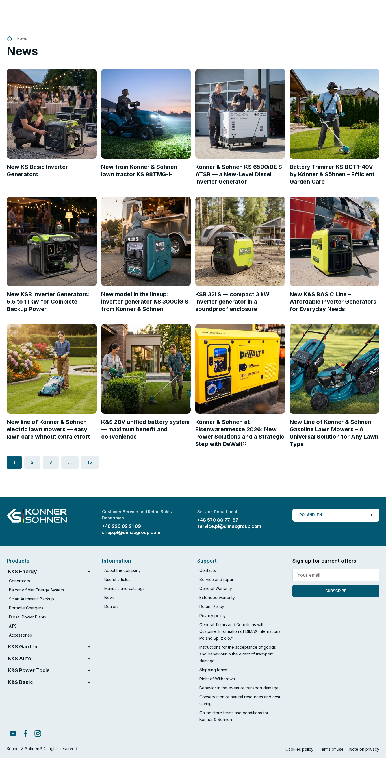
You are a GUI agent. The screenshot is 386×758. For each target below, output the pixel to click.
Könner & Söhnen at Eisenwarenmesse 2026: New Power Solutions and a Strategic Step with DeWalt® (239, 433)
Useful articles (117, 579)
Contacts (207, 570)
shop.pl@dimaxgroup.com (131, 532)
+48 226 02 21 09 (121, 526)
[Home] (9, 38)
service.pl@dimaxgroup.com (229, 526)
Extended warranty (217, 597)
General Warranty (215, 588)
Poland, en (310, 515)
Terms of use (331, 749)
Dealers (111, 606)
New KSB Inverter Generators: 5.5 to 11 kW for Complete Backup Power (48, 301)
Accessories (20, 635)
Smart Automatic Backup (31, 598)
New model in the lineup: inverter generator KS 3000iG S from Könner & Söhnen (144, 301)
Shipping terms (213, 669)
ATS (13, 626)
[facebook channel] (25, 733)
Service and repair (216, 579)
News (109, 597)
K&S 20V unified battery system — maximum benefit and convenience (145, 429)
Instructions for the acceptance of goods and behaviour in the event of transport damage (237, 654)
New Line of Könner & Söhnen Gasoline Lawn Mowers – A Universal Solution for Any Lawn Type (334, 433)
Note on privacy (364, 749)
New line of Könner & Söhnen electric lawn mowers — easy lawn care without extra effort (48, 429)
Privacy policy (212, 615)
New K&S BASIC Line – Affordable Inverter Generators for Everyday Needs (333, 301)
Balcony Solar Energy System (36, 589)
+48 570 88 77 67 (217, 520)
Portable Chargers (26, 607)
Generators (19, 580)
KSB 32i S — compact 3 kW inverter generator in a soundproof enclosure (232, 301)
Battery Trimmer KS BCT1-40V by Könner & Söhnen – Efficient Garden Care (332, 174)
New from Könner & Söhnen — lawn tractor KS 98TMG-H (142, 171)
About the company (122, 570)
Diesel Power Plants (27, 617)
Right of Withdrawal (217, 678)
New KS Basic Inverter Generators (37, 171)
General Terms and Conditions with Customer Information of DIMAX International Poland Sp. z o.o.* (240, 631)
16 (90, 462)
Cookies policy (299, 749)
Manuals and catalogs (124, 588)
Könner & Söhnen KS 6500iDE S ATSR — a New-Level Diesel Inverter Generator (238, 174)
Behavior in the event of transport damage (239, 687)
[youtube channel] (13, 733)
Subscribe (336, 591)
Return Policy (211, 606)
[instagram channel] (38, 733)
